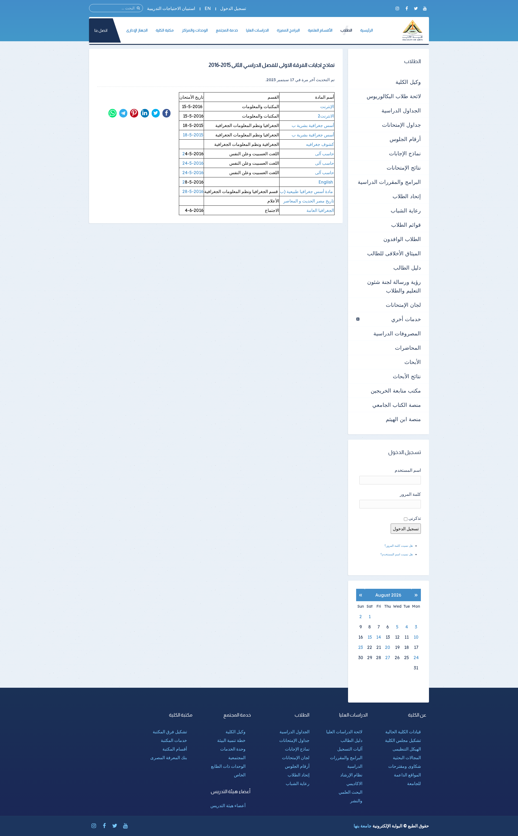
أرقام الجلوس (405, 139)
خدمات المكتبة (174, 740)
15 (369, 637)
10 (416, 637)
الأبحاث (412, 362)
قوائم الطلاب (406, 224)
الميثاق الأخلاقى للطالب (394, 253)
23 (360, 647)
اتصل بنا (100, 30)
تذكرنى (414, 518)
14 (378, 637)
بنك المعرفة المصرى (168, 757)
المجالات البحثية (407, 757)
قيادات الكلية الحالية (403, 731)
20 (387, 647)
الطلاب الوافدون (402, 239)
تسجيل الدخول (233, 8)
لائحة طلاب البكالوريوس (394, 96)
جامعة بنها (363, 825)
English (324, 182)
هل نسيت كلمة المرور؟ (398, 546)
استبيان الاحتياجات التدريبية (171, 8)
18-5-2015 (192, 134)
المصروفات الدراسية (397, 333)
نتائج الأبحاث (407, 376)
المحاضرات (408, 347)
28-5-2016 (192, 191)
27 (387, 657)
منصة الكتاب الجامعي (396, 404)
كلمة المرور (410, 494)
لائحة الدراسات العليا (344, 731)
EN (208, 8)
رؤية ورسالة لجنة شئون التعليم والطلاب (394, 286)
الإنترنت (327, 106)
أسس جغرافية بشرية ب (312, 125)
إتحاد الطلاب (407, 196)
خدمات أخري (406, 319)
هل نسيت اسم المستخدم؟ (396, 554)
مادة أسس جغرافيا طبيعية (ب (307, 191)
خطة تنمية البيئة (231, 740)
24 (416, 657)
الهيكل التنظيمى (407, 749)
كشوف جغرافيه (319, 144)
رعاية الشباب (406, 210)
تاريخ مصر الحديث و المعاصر (308, 201)
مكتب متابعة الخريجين (396, 390)
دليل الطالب (407, 267)
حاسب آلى (324, 153)
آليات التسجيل (349, 749)
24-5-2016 (192, 163)
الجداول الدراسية (401, 110)
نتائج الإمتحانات (404, 167)
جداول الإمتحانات (401, 124)
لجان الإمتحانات (403, 304)
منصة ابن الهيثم (403, 419)
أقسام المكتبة (174, 749)
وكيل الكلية (408, 81)
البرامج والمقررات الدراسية (389, 181)
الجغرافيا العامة (319, 210)
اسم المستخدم (408, 470)
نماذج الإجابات (405, 153)
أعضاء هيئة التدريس (228, 805)
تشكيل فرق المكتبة (170, 731)
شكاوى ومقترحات (404, 766)
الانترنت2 (325, 116)
